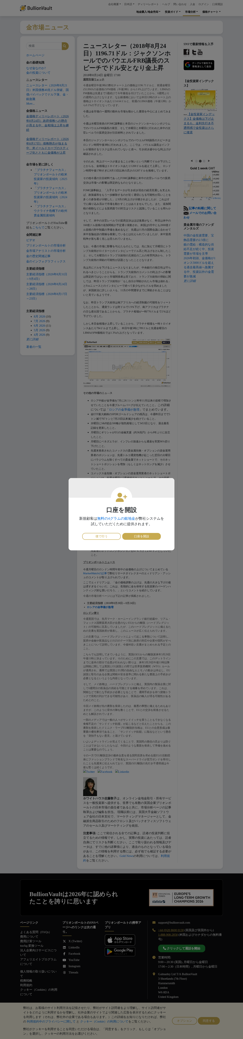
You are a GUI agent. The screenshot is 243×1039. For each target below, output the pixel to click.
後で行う (101, 536)
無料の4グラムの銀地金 (116, 518)
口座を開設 (141, 536)
